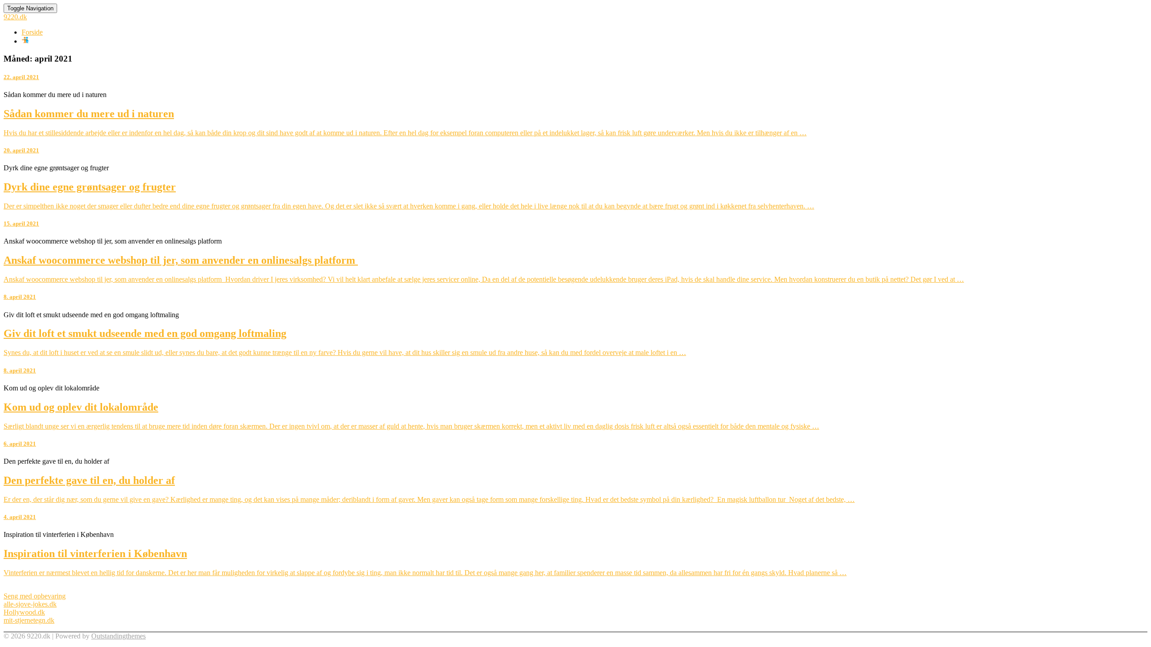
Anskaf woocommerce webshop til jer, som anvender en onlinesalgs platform (181, 260)
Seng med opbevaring (35, 596)
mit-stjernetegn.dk (29, 620)
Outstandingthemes (118, 636)
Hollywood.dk (24, 612)
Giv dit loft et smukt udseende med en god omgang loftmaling (145, 333)
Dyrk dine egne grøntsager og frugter (90, 187)
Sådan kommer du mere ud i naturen (89, 114)
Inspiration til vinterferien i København (95, 553)
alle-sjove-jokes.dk (30, 604)
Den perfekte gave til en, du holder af (89, 480)
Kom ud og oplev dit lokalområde (81, 407)
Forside (32, 32)
